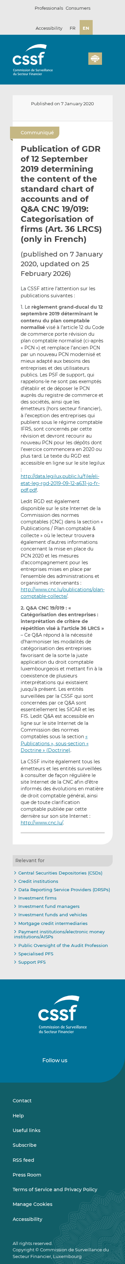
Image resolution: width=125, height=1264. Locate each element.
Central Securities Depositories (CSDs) (60, 873)
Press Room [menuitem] (27, 1175)
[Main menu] (107, 57)
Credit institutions (38, 881)
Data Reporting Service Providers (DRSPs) (64, 889)
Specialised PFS (35, 953)
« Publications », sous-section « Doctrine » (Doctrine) (55, 743)
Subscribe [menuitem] (25, 1145)
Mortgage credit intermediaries (53, 923)
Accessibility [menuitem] (27, 1219)
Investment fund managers (49, 906)
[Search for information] (73, 62)
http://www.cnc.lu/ (42, 823)
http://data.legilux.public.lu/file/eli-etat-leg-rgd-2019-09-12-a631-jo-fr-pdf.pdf (60, 483)
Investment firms (37, 898)
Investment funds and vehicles (52, 914)
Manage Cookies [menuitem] (32, 1204)
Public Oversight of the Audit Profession (63, 945)
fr (72, 28)
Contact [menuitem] (22, 1101)
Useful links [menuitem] (26, 1130)
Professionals (49, 8)
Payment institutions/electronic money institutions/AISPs (59, 934)
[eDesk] (95, 58)
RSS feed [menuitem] (23, 1160)
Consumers (78, 8)
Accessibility (49, 28)
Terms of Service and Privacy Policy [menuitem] (55, 1190)
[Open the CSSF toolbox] (81, 62)
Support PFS (32, 962)
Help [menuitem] (18, 1116)
